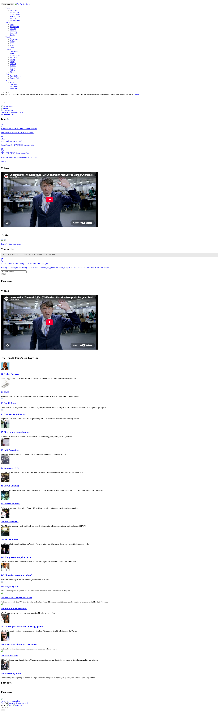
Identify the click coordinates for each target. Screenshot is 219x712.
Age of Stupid (15, 16)
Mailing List (14, 27)
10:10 (12, 82)
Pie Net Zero (14, 12)
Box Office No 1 (10, 539)
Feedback (13, 31)
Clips (12, 47)
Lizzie (12, 62)
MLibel (13, 18)
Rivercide (13, 10)
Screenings (14, 39)
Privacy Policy (15, 55)
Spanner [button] (8, 49)
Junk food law (9, 521)
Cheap (22, 703)
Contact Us (14, 51)
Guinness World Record (13, 414)
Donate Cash (14, 78)
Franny (12, 60)
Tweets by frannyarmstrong (11, 244)
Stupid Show (8, 403)
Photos (12, 68)
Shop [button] (7, 74)
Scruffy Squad (15, 14)
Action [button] (7, 80)
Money (12, 72)
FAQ (12, 53)
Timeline (13, 66)
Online (12, 41)
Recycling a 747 (10, 586)
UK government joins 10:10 (16, 557)
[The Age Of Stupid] (22, 4)
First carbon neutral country (15, 432)
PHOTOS (12, 114)
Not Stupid (14, 84)
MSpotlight (14, 86)
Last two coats (9, 655)
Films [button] (7, 8)
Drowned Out (15, 20)
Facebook (13, 33)
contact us (4, 701)
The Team (13, 58)
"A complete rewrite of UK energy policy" (22, 626)
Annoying (11, 703)
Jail (26, 703)
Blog (12, 25)
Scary (18, 703)
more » (136, 94)
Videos (12, 70)
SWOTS (13, 64)
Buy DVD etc (15, 76)
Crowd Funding (10, 486)
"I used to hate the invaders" (16, 575)
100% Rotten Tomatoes (14, 608)
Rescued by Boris (11, 673)
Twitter (12, 35)
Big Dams (13, 88)
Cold (2, 703)
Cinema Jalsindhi (10, 503)
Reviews (13, 29)
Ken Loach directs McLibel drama (19, 644)
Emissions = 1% (10, 468)
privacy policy (15, 701)
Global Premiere (10, 374)
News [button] (7, 23)
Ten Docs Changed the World (16, 597)
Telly (12, 45)
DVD (12, 43)
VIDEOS (4, 114)
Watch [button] (7, 37)
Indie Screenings (10, 450)
